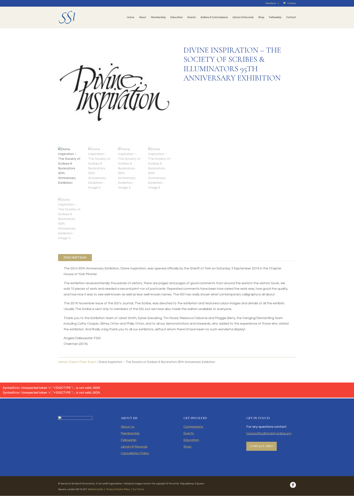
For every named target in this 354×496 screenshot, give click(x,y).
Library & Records (243, 17)
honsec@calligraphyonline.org (268, 433)
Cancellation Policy (135, 453)
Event (73, 362)
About (142, 17)
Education (177, 17)
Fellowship (275, 17)
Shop (261, 17)
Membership (158, 17)
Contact (291, 17)
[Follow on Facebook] (293, 485)
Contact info (261, 446)
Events (192, 17)
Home (130, 17)
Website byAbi (95, 489)
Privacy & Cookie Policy (118, 489)
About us (127, 426)
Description (75, 257)
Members (271, 3)
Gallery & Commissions (214, 17)
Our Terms (138, 489)
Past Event (88, 362)
